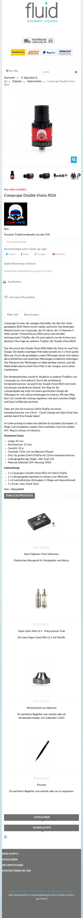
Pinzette (41, 785)
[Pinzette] (41, 753)
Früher (4, 175)
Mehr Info (12, 315)
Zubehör (17, 81)
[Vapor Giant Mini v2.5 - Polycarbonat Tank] (41, 599)
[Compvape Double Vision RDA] (12, 175)
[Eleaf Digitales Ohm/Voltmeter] (41, 522)
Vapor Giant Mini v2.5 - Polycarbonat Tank (41, 631)
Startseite (9, 78)
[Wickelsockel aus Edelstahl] (41, 676)
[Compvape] (15, 214)
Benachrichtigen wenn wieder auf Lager (25, 249)
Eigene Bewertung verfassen (20, 264)
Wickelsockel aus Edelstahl (41, 708)
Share (25, 254)
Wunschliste (42, 828)
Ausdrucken (14, 282)
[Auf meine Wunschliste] (13, 566)
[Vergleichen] (32, 566)
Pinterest (60, 254)
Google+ (42, 254)
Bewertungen (31, 315)
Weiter (79, 175)
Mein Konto (10, 854)
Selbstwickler (34, 81)
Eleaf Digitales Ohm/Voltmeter (41, 554)
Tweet (11, 254)
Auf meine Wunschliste (22, 297)
